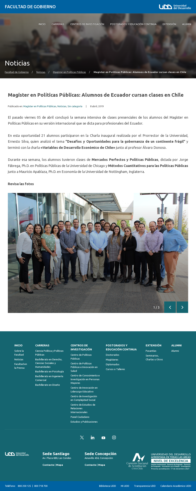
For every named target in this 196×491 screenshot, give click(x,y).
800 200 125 (24, 486)
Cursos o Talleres (115, 369)
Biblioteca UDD (107, 486)
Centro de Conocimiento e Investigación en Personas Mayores (85, 379)
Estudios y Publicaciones (84, 421)
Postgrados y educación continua (121, 347)
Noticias (40, 72)
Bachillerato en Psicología (49, 371)
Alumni (176, 345)
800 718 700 (40, 486)
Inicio (18, 345)
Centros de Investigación (81, 347)
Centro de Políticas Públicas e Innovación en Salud (84, 367)
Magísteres (112, 359)
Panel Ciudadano (80, 417)
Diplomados (112, 364)
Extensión (153, 345)
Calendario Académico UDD (175, 486)
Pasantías (151, 350)
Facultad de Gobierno (30, 6)
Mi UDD (125, 486)
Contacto (48, 464)
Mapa (59, 464)
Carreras (42, 345)
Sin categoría (75, 106)
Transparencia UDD (145, 486)
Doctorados (112, 354)
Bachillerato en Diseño (47, 384)
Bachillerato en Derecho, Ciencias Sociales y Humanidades (48, 363)
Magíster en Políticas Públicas (69, 72)
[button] (170, 307)
